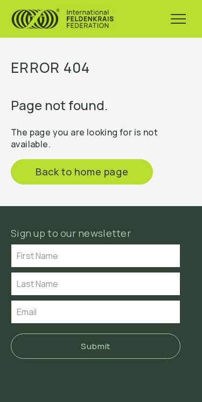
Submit (95, 346)
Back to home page (82, 171)
